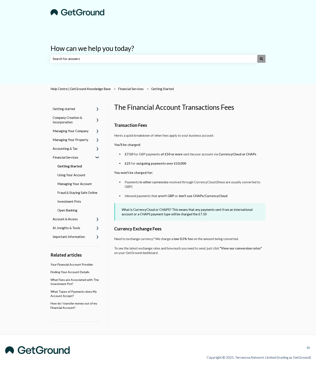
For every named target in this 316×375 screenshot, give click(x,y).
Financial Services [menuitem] (65, 157)
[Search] (261, 59)
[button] (97, 109)
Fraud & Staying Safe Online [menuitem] (77, 192)
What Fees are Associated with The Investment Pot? (75, 282)
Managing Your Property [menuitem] (70, 140)
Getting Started (162, 89)
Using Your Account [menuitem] (71, 175)
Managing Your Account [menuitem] (74, 184)
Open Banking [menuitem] (67, 210)
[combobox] (154, 59)
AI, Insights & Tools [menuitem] (66, 228)
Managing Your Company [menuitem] (71, 131)
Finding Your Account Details (70, 272)
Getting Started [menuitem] (69, 166)
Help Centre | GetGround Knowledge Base (81, 89)
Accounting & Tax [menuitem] (65, 148)
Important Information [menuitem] (69, 237)
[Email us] (308, 347)
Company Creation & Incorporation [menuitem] (67, 120)
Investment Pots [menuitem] (69, 201)
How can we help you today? (92, 48)
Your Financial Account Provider (72, 264)
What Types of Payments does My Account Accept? (74, 294)
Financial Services (131, 89)
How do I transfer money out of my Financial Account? (74, 305)
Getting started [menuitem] (64, 109)
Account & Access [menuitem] (65, 219)
